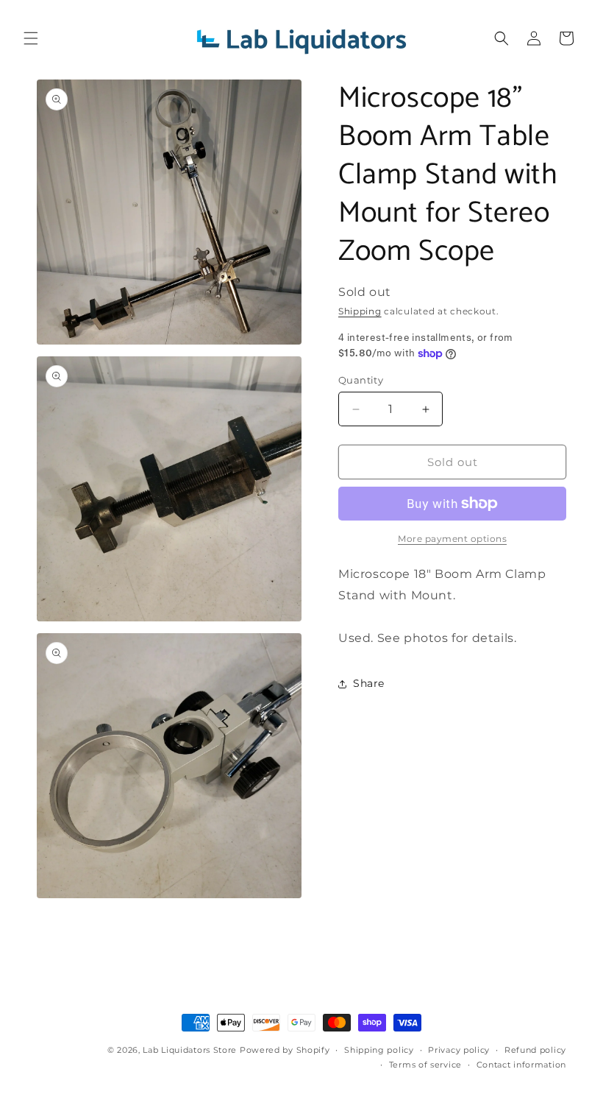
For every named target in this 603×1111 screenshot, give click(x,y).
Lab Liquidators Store (190, 1050)
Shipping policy (379, 1050)
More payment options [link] (452, 538)
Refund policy (535, 1050)
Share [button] (369, 683)
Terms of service (425, 1064)
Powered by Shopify (285, 1050)
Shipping (360, 311)
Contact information (521, 1064)
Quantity (360, 380)
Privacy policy (459, 1050)
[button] (31, 38)
